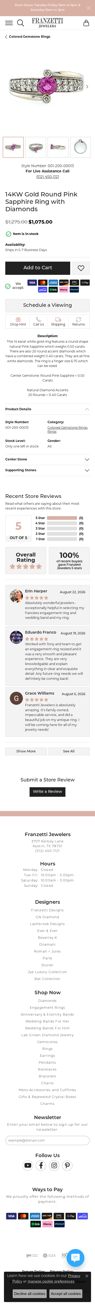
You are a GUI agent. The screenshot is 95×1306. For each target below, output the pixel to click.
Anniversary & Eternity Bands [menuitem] (47, 1014)
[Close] (88, 8)
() (81, 518)
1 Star (40, 539)
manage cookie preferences (51, 1281)
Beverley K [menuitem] (47, 938)
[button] (20, 23)
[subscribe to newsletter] (82, 1140)
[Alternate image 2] (35, 147)
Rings (52, 431)
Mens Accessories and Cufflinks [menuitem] (48, 1090)
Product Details (18, 409)
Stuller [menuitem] (47, 965)
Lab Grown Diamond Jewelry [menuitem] (47, 1035)
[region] (47, 86)
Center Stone (16, 459)
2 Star (40, 534)
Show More (26, 751)
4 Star (40, 523)
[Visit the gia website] (49, 1256)
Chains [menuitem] (47, 1083)
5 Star (40, 518)
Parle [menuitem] (48, 958)
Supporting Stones (20, 470)
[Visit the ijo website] (32, 1256)
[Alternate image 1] (13, 147)
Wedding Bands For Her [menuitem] (48, 1021)
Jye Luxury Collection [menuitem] (47, 972)
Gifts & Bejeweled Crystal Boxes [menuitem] (48, 1097)
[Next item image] (87, 86)
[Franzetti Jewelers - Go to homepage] (47, 23)
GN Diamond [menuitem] (47, 917)
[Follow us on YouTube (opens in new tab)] (27, 1165)
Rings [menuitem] (47, 1049)
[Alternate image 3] (58, 147)
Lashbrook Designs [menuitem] (47, 924)
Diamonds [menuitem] (47, 1001)
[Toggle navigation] (6, 23)
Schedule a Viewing (47, 305)
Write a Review (47, 792)
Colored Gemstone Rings (29, 37)
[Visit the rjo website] (65, 1256)
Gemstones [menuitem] (47, 1042)
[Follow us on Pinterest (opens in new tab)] (67, 1165)
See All (69, 751)
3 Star (40, 528)
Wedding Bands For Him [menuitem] (47, 1028)
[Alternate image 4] (80, 147)
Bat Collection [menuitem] (48, 979)
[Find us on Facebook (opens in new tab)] (41, 1165)
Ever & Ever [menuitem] (47, 931)
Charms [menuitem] (47, 1104)
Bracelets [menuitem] (47, 1076)
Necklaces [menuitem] (47, 1069)
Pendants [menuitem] (47, 1062)
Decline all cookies (29, 1293)
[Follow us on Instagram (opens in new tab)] (54, 1165)
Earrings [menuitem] (47, 1056)
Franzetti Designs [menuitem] (47, 910)
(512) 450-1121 (47, 177)
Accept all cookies (66, 1293)
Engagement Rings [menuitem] (47, 1008)
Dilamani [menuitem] (47, 944)
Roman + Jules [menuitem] (47, 951)
